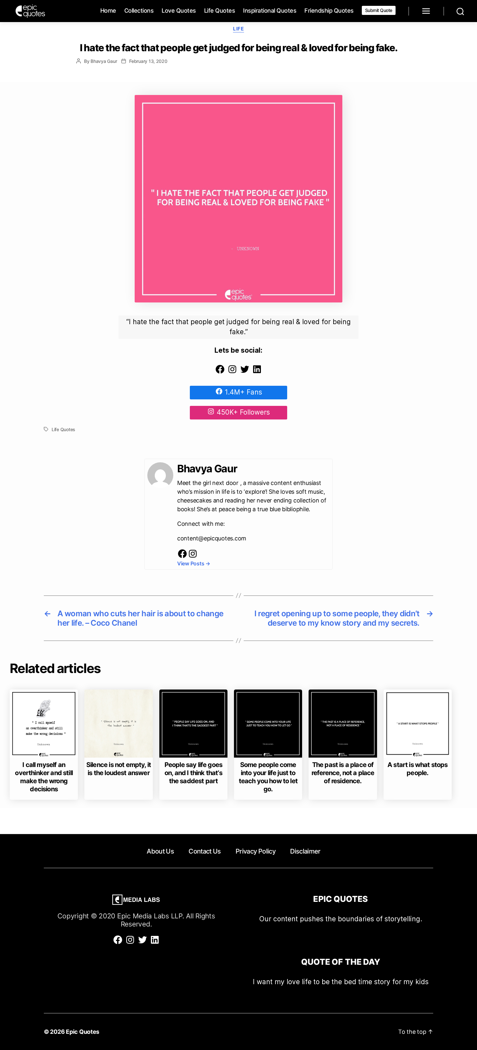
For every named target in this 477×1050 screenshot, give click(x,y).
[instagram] (193, 556)
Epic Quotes (82, 1031)
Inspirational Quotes (269, 10)
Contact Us (205, 851)
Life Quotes (219, 10)
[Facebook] (182, 556)
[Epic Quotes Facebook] (220, 372)
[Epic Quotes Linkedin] (257, 372)
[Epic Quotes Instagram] (232, 372)
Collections (139, 10)
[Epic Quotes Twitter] (244, 372)
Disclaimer (305, 851)
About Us (160, 851)
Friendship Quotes (329, 10)
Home (108, 10)
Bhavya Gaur (104, 61)
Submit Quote (378, 10)
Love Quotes (179, 10)
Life (238, 29)
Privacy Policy (255, 851)
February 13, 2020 (148, 61)
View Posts (193, 563)
